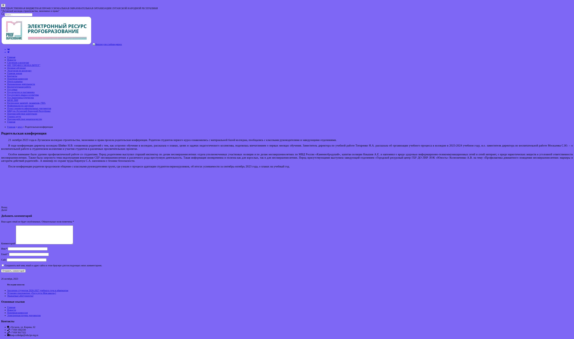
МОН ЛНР (12, 100)
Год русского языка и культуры (23, 95)
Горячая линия (14, 73)
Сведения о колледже (18, 62)
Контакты (12, 76)
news (20, 127)
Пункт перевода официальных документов (29, 108)
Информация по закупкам (20, 105)
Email (5, 254)
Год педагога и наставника (21, 92)
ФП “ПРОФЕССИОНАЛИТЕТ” (23, 65)
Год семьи (12, 89)
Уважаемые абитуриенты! (20, 296)
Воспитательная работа (19, 87)
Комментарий (8, 243)
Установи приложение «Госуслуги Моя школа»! (31, 293)
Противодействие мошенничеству (24, 119)
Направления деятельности (21, 84)
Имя (4, 248)
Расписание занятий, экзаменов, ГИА (26, 103)
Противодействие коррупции (22, 114)
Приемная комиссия (17, 78)
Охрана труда (14, 116)
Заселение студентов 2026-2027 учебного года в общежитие (37, 290)
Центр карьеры (15, 81)
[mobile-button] (3, 5)
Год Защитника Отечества (20, 97)
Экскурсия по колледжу (19, 70)
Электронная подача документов (24, 315)
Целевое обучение (16, 68)
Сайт (3, 260)
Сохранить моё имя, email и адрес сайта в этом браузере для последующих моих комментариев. (53, 265)
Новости (11, 60)
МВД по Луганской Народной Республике (29, 111)
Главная (11, 57)
